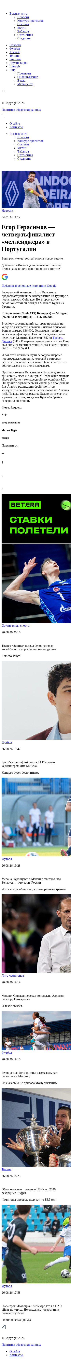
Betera (21, 80)
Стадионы (24, 38)
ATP (4, 415)
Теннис (14, 55)
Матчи (21, 27)
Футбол (14, 48)
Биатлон (15, 59)
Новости (23, 17)
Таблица (23, 31)
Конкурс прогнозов (30, 20)
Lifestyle (14, 66)
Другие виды (18, 62)
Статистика (25, 34)
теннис (5, 437)
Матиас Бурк (9, 430)
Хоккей (14, 52)
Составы (23, 24)
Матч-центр (25, 84)
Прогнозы (24, 73)
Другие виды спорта (15, 625)
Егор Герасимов (11, 422)
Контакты (16, 127)
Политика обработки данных (21, 109)
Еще (12, 70)
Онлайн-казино (27, 77)
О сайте (14, 123)
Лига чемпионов (13, 975)
